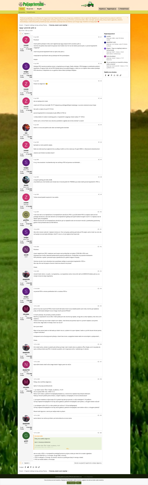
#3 (101, 81)
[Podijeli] (99, 37)
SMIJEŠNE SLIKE (111, 42)
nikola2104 (26, 370)
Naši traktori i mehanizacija (113, 53)
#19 (101, 415)
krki (26, 133)
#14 (101, 288)
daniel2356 (26, 279)
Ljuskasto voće (110, 67)
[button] (34, 8)
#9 (101, 194)
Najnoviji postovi (109, 34)
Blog (38, 9)
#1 (101, 37)
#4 (101, 98)
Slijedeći (26, 33)
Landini (108, 36)
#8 (101, 177)
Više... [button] (67, 448)
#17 (101, 361)
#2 (101, 63)
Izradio (88, 476)
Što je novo (30, 9)
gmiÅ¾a (26, 220)
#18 (101, 379)
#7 (101, 159)
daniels (26, 185)
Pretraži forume (31, 12)
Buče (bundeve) (110, 56)
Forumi (22, 9)
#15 (101, 306)
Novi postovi (21, 12)
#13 (101, 271)
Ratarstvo (109, 59)
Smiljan (26, 72)
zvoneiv (23, 30)
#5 (101, 124)
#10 (101, 211)
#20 (101, 432)
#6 (101, 142)
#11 (101, 229)
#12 (101, 246)
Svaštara (108, 46)
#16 (101, 344)
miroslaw (26, 314)
